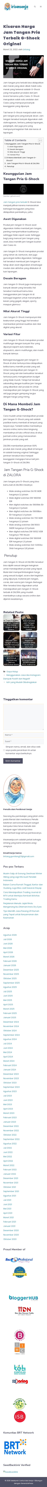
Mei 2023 (7, 1104)
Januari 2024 (9, 1069)
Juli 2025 (7, 991)
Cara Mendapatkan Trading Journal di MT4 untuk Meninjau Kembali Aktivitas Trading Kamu (22, 895)
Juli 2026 (7, 939)
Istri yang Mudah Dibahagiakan (21, 682)
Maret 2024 (8, 1061)
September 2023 (11, 1087)
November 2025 (11, 974)
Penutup (10, 166)
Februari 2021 (9, 1221)
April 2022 (8, 1161)
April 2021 (7, 1213)
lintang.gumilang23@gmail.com (18, 856)
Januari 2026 (9, 965)
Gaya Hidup (12, 671)
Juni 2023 (8, 1100)
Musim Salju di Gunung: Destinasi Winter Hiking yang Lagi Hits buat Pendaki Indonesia (22, 877)
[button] (35, 6)
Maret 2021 (8, 1217)
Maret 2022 (8, 1165)
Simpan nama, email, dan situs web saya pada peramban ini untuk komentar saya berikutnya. (23, 750)
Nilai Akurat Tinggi (17, 152)
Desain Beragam (17, 149)
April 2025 (8, 1004)
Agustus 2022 (10, 1143)
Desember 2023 (11, 1074)
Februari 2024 (10, 1065)
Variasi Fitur (15, 155)
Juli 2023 (7, 1095)
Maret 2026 (8, 956)
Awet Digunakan (16, 147)
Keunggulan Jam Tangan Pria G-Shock (23, 144)
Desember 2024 (11, 1021)
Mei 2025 (7, 1000)
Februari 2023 (10, 1117)
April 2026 (8, 952)
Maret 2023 (8, 1113)
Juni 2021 (7, 1204)
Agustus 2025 (10, 987)
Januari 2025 (9, 1017)
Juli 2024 (7, 1043)
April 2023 (8, 1108)
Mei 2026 (7, 948)
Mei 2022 (7, 1156)
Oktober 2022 (10, 1134)
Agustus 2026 (10, 935)
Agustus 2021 (9, 1195)
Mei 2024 (7, 1052)
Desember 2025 (11, 969)
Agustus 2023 (10, 1091)
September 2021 (11, 1191)
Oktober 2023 (10, 1082)
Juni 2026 (8, 943)
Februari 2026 (10, 961)
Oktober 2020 (10, 1239)
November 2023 (11, 1078)
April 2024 (8, 1056)
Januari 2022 (9, 1174)
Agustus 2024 (10, 1039)
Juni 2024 (8, 1048)
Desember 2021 (10, 1178)
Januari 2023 (9, 1121)
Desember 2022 (11, 1126)
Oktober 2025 (10, 978)
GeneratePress (27, 1483)
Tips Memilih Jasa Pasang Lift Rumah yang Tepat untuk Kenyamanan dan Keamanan (21, 914)
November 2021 (10, 1182)
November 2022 (11, 1130)
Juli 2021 (7, 1200)
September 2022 (11, 1139)
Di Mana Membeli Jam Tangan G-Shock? (21, 159)
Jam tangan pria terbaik (15, 202)
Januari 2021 (9, 1226)
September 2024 (11, 1035)
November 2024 (11, 1026)
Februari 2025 (10, 1013)
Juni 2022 (8, 1152)
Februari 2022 (10, 1169)
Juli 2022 (7, 1147)
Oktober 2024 (10, 1030)
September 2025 (11, 982)
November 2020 (11, 1234)
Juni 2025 (8, 995)
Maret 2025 (8, 1008)
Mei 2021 (7, 1208)
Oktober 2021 (9, 1187)
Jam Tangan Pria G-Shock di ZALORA (22, 163)
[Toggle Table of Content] (39, 140)
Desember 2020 (11, 1230)
